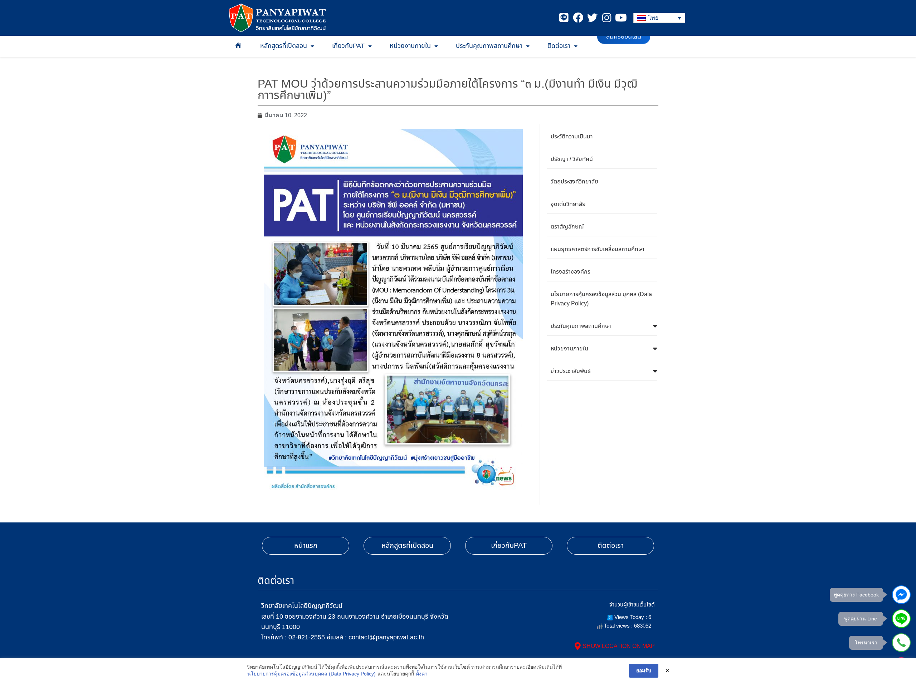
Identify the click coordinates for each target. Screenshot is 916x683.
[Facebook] (578, 18)
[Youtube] (621, 18)
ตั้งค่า (422, 674)
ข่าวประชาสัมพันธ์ (571, 371)
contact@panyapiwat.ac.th (386, 637)
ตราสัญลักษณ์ (567, 226)
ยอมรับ (643, 670)
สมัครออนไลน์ (623, 46)
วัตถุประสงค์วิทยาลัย (574, 181)
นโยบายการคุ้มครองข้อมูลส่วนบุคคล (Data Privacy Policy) (311, 674)
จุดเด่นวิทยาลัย (568, 204)
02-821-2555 (306, 637)
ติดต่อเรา (558, 46)
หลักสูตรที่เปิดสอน (283, 46)
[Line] (564, 18)
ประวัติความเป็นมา (572, 136)
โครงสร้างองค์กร (570, 271)
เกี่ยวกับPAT (348, 46)
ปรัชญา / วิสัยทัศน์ (572, 159)
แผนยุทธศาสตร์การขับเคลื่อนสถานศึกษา (597, 249)
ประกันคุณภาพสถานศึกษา (489, 46)
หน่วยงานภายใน (410, 46)
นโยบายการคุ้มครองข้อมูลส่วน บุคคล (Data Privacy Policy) (601, 299)
